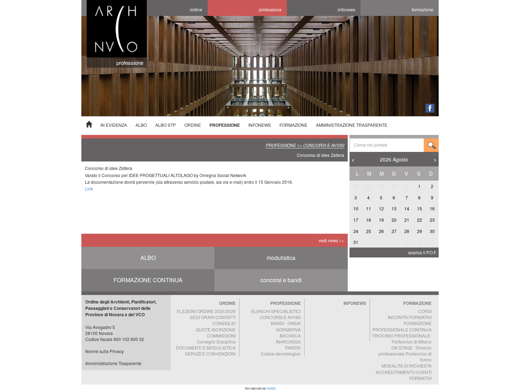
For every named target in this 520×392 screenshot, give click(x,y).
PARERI (293, 348)
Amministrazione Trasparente (113, 363)
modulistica (281, 258)
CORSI (425, 311)
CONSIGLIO (224, 323)
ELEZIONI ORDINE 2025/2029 (206, 311)
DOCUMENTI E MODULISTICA (206, 348)
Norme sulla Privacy (104, 351)
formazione (422, 9)
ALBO (141, 125)
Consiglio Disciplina (216, 342)
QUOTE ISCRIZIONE (216, 329)
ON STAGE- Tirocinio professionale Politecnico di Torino (405, 354)
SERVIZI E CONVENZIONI (210, 354)
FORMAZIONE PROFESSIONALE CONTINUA (402, 326)
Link (89, 189)
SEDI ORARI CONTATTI (213, 317)
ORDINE (192, 125)
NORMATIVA (288, 329)
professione (270, 9)
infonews (346, 9)
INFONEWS (259, 125)
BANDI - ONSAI (286, 323)
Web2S (271, 388)
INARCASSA (288, 342)
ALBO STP (165, 125)
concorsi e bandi (281, 280)
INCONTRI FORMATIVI (410, 317)
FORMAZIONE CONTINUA (148, 280)
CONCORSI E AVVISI (280, 317)
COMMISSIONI (221, 336)
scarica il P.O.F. (422, 252)
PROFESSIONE (224, 125)
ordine (196, 9)
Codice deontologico (281, 354)
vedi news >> (331, 240)
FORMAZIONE (293, 125)
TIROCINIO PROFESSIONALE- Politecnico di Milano (402, 339)
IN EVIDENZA (113, 125)
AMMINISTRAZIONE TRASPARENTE (351, 125)
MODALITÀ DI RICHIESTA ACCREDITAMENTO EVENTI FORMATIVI (404, 372)
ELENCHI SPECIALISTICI (276, 311)
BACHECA (290, 336)
